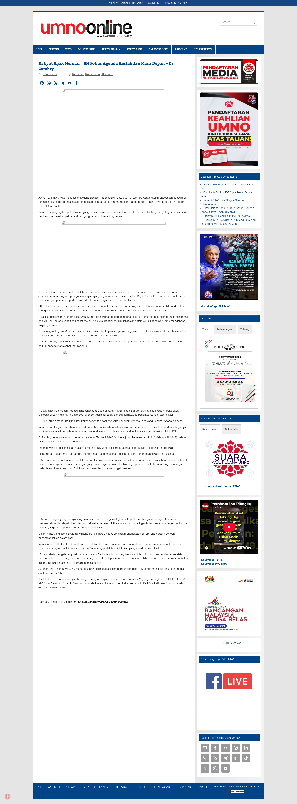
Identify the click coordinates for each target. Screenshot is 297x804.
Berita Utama (92, 74)
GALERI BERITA (203, 49)
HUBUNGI (121, 787)
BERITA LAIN (134, 49)
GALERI (52, 787)
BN (149, 787)
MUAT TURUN (86, 49)
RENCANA (181, 49)
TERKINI (54, 49)
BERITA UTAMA (111, 49)
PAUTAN (86, 787)
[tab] (206, 329)
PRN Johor (107, 74)
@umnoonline (231, 642)
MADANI (202, 787)
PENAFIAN (103, 787)
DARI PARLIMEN (158, 49)
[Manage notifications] (7, 796)
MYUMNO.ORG (165, 2)
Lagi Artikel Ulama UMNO (223, 486)
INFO (68, 49)
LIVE (39, 49)
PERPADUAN (183, 787)
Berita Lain (78, 74)
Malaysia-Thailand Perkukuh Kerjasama (227, 215)
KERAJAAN (164, 787)
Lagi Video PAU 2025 (214, 563)
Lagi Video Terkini (212, 559)
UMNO (137, 787)
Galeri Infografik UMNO (215, 306)
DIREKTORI (69, 787)
